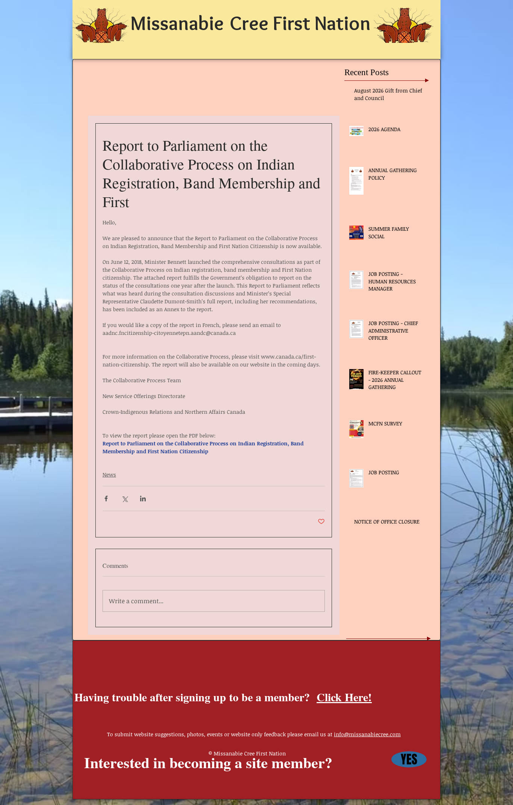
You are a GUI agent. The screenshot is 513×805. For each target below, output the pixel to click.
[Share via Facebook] (106, 498)
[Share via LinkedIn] (142, 498)
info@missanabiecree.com (367, 734)
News (109, 474)
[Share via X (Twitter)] (124, 498)
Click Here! (344, 696)
